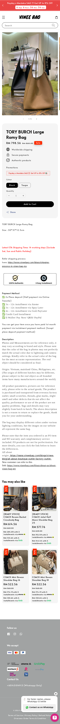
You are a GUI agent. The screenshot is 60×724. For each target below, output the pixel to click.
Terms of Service (15, 715)
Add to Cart (30, 204)
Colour (9, 179)
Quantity (10, 191)
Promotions (12, 167)
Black (12, 185)
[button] (3, 17)
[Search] (53, 25)
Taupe (24, 185)
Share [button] (13, 212)
